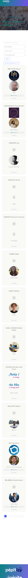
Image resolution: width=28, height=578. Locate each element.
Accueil (4, 17)
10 (3, 518)
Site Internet (14, 95)
